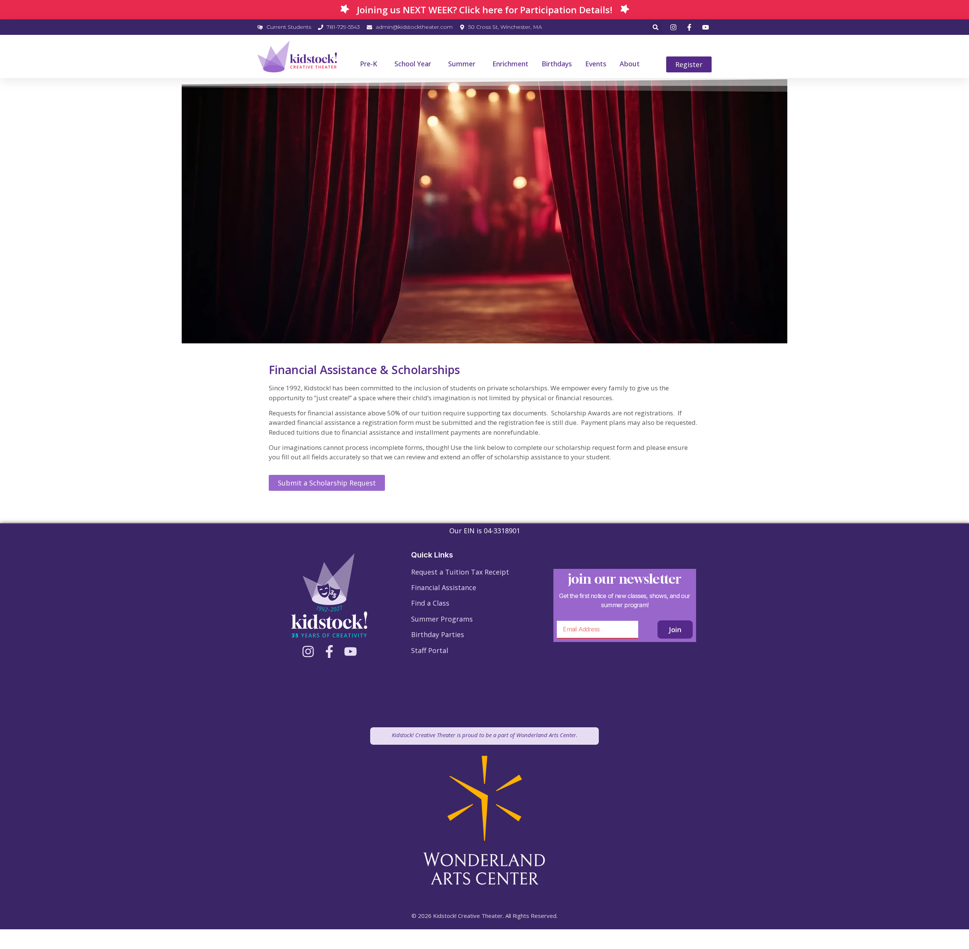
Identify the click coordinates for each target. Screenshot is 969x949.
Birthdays (557, 63)
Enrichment (510, 63)
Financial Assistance (443, 587)
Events (595, 63)
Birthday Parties (437, 634)
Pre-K (368, 63)
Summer (461, 63)
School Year (412, 63)
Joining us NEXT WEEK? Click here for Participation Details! (484, 9)
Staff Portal (429, 650)
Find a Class (430, 603)
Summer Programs (442, 618)
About (630, 63)
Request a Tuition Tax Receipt (460, 571)
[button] (656, 27)
